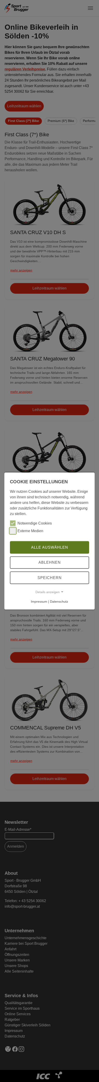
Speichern (50, 578)
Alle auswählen (49, 547)
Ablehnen (49, 562)
